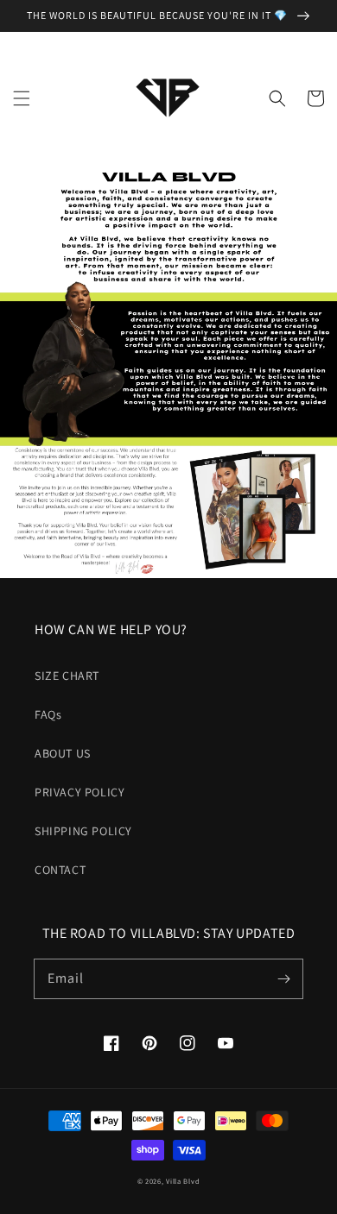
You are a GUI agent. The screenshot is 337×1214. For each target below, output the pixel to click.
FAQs (48, 714)
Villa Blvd (183, 1181)
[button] (22, 98)
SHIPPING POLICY (83, 831)
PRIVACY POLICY (79, 792)
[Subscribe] (283, 978)
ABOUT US (63, 753)
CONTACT (60, 869)
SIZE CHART (67, 675)
